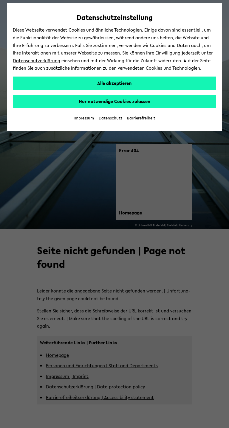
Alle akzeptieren (114, 83)
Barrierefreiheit (141, 118)
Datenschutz (110, 118)
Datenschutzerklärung (36, 60)
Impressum (84, 118)
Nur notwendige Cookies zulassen (115, 101)
